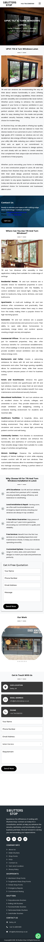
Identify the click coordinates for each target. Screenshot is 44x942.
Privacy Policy (14, 869)
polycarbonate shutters (17, 900)
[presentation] (2, 642)
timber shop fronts (15, 885)
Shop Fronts (13, 856)
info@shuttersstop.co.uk (17, 212)
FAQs (10, 859)
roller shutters (14, 853)
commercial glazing (16, 891)
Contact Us (13, 863)
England (18, 28)
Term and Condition (16, 866)
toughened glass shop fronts (19, 881)
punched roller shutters (17, 907)
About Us (12, 849)
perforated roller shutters (18, 910)
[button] (17, 661)
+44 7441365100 (27, 4)
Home (10, 28)
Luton (25, 28)
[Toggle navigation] (39, 3)
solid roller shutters (15, 913)
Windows (32, 28)
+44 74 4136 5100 (14, 215)
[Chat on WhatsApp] (38, 936)
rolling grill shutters (15, 903)
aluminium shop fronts (16, 878)
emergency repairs (15, 888)
